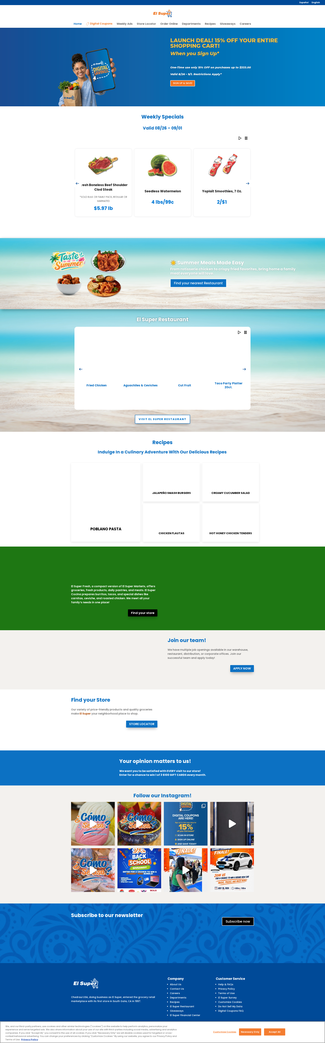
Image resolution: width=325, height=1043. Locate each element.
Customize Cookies (230, 998)
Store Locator (146, 20)
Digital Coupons (101, 20)
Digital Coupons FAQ (231, 1007)
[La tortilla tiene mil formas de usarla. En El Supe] (93, 867)
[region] (162, 1032)
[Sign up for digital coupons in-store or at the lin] (186, 820)
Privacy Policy (226, 985)
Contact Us (177, 985)
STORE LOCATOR (141, 721)
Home (78, 20)
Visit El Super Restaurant (162, 416)
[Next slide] (247, 180)
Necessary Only (250, 1032)
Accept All (274, 1032)
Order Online (169, 20)
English (316, 3)
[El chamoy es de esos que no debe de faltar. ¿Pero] (139, 820)
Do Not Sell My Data (230, 1003)
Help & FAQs (225, 981)
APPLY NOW (242, 665)
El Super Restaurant (182, 1003)
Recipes (210, 20)
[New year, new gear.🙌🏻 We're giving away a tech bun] (139, 867)
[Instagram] (228, 1021)
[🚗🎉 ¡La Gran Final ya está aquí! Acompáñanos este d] (232, 867)
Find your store (142, 609)
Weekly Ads (125, 20)
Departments (191, 20)
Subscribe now (238, 918)
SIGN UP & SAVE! (182, 79)
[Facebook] (219, 1021)
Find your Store (186, 281)
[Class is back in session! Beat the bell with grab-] (232, 820)
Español (304, 3)
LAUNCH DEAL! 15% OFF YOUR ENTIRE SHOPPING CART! (224, 40)
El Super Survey (227, 994)
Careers (245, 20)
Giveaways (227, 20)
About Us (175, 981)
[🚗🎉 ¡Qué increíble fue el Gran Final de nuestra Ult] (186, 867)
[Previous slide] (77, 180)
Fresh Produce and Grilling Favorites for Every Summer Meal (231, 261)
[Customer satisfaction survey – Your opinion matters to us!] (84, 773)
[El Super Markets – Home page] (163, 11)
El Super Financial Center (185, 1012)
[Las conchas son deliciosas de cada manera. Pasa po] (93, 820)
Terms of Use (226, 990)
